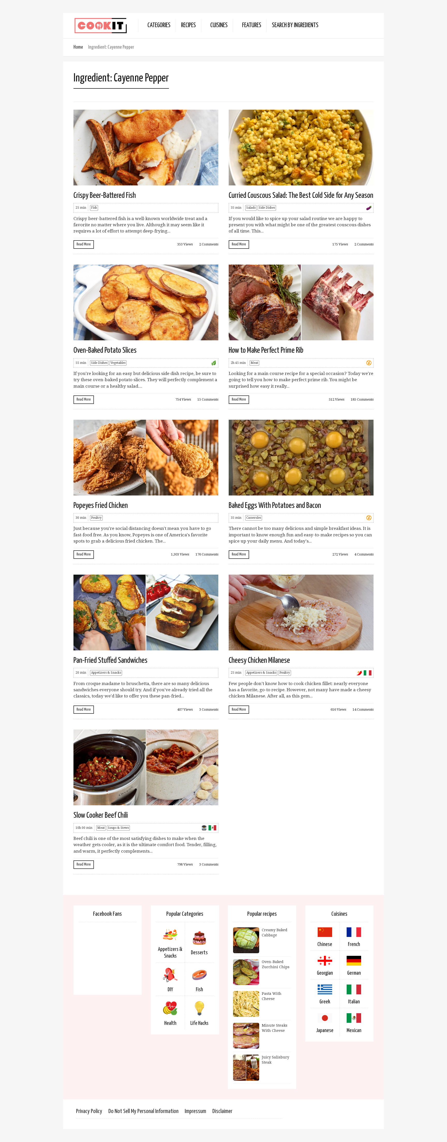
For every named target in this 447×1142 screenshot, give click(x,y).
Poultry (96, 518)
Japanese (324, 1030)
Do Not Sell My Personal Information (143, 1111)
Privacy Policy (89, 1111)
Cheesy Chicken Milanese (259, 660)
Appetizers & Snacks (106, 672)
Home (78, 47)
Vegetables (117, 363)
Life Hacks (199, 1023)
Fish (94, 207)
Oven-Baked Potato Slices (105, 350)
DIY (170, 989)
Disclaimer (222, 1111)
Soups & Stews (118, 828)
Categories (158, 25)
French (354, 944)
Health (170, 1023)
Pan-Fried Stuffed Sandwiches (110, 660)
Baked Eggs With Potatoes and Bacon (275, 505)
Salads (251, 207)
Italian (354, 1001)
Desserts (199, 952)
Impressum (195, 1111)
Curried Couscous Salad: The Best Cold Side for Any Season (301, 195)
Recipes (188, 25)
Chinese (324, 944)
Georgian (325, 973)
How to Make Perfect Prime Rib (266, 350)
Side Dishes (267, 207)
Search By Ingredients (295, 25)
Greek (324, 1001)
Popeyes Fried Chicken (100, 505)
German (354, 973)
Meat (254, 363)
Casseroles (253, 518)
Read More (84, 244)
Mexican (354, 1030)
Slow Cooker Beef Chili (100, 815)
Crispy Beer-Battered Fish (104, 195)
